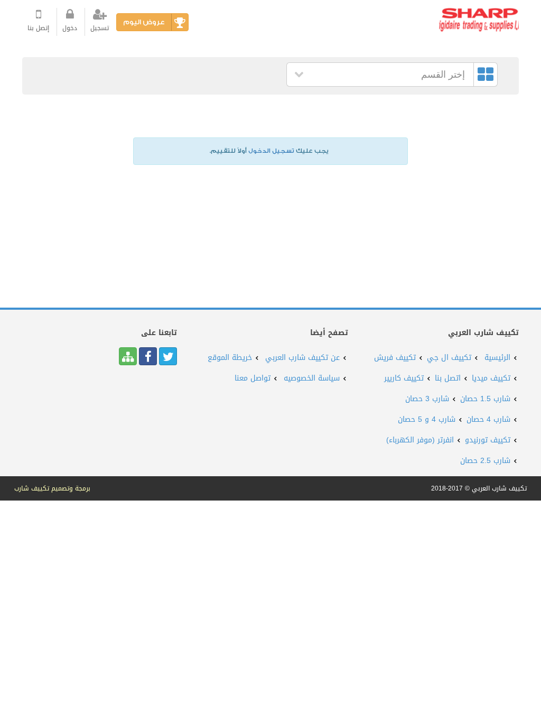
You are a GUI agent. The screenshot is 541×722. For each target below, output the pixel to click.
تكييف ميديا (491, 378)
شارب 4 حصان (488, 419)
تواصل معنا (252, 378)
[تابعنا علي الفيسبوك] (148, 356)
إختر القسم (443, 74)
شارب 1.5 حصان (485, 399)
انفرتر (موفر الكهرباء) (420, 440)
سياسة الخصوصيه (312, 378)
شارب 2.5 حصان (485, 460)
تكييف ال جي (449, 357)
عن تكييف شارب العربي (302, 357)
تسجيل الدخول (271, 150)
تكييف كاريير (404, 378)
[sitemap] (128, 356)
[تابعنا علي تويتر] (168, 356)
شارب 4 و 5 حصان (426, 419)
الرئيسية (497, 357)
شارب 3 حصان (427, 399)
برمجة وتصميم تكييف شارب (52, 488)
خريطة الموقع (230, 357)
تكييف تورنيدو (487, 440)
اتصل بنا (448, 378)
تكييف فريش (395, 357)
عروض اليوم (144, 22)
